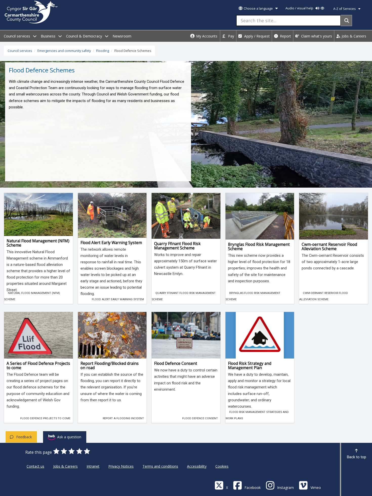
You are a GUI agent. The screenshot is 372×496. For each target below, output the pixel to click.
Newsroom (122, 36)
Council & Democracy (84, 36)
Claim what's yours (316, 36)
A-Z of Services (345, 9)
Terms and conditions (160, 466)
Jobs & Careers (353, 36)
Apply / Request (256, 36)
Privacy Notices (121, 466)
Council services (17, 36)
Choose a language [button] (258, 8)
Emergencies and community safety (64, 51)
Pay (230, 36)
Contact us (35, 466)
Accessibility (196, 466)
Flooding (102, 51)
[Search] (346, 20)
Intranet (93, 466)
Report (285, 36)
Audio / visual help (299, 8)
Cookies (222, 466)
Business (48, 36)
